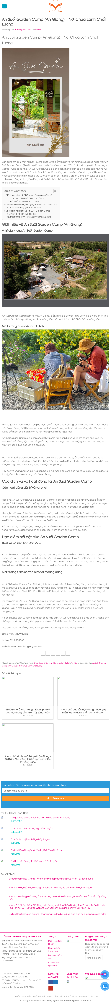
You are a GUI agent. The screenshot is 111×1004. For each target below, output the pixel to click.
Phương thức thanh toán (54, 949)
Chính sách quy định (53, 964)
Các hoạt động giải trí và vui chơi (25, 207)
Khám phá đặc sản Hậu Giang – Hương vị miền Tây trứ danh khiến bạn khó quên (51, 887)
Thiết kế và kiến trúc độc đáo (23, 213)
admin (38, 29)
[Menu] (4, 6)
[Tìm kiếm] (107, 6)
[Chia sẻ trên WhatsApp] (43, 653)
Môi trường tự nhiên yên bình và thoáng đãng (30, 216)
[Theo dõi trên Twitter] (55, 982)
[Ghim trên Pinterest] (63, 653)
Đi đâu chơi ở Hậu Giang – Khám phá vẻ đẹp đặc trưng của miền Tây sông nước (51, 878)
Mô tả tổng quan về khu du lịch (24, 201)
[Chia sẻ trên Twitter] (53, 653)
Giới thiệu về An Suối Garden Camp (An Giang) (29, 195)
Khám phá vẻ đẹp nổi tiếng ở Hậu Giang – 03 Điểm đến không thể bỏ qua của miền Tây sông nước (57, 897)
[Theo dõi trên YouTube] (50, 988)
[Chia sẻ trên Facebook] (48, 653)
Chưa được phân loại (43, 663)
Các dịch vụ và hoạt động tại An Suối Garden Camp (31, 204)
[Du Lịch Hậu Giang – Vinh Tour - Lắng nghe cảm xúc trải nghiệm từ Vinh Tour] (55, 6)
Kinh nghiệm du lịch (61, 663)
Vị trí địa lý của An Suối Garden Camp (27, 198)
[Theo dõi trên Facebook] (50, 982)
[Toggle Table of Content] (54, 191)
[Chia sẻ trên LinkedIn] (68, 653)
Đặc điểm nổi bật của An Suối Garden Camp (28, 210)
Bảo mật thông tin (55, 956)
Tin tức (74, 663)
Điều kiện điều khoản (55, 942)
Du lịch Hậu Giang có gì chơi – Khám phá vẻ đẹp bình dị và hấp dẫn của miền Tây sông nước (57, 914)
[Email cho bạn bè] (58, 653)
